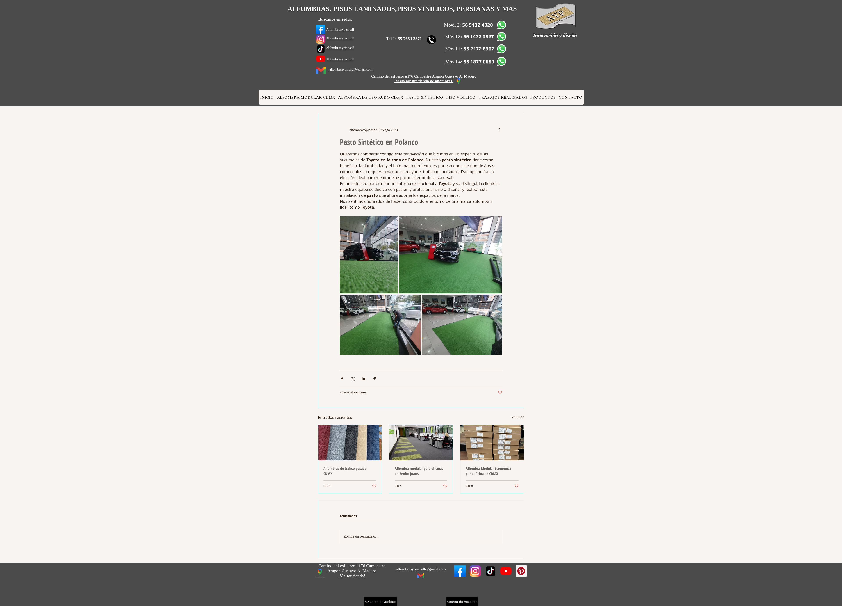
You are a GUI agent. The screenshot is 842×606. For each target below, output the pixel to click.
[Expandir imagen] (369, 254)
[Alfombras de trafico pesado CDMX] (350, 442)
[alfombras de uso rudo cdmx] (460, 571)
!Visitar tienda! (351, 575)
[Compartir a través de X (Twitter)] (353, 379)
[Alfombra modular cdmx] (320, 29)
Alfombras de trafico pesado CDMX (345, 471)
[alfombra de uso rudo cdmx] (320, 39)
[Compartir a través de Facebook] (342, 379)
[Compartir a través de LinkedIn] (363, 379)
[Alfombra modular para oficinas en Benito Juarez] (421, 442)
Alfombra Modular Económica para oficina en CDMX (488, 471)
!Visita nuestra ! (423, 81)
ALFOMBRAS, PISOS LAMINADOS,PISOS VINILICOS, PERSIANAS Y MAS (402, 8)
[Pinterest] (521, 571)
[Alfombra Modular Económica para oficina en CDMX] (492, 442)
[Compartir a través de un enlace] (374, 379)
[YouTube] (320, 58)
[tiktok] (320, 48)
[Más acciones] (499, 129)
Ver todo (518, 417)
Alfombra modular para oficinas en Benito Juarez (419, 471)
